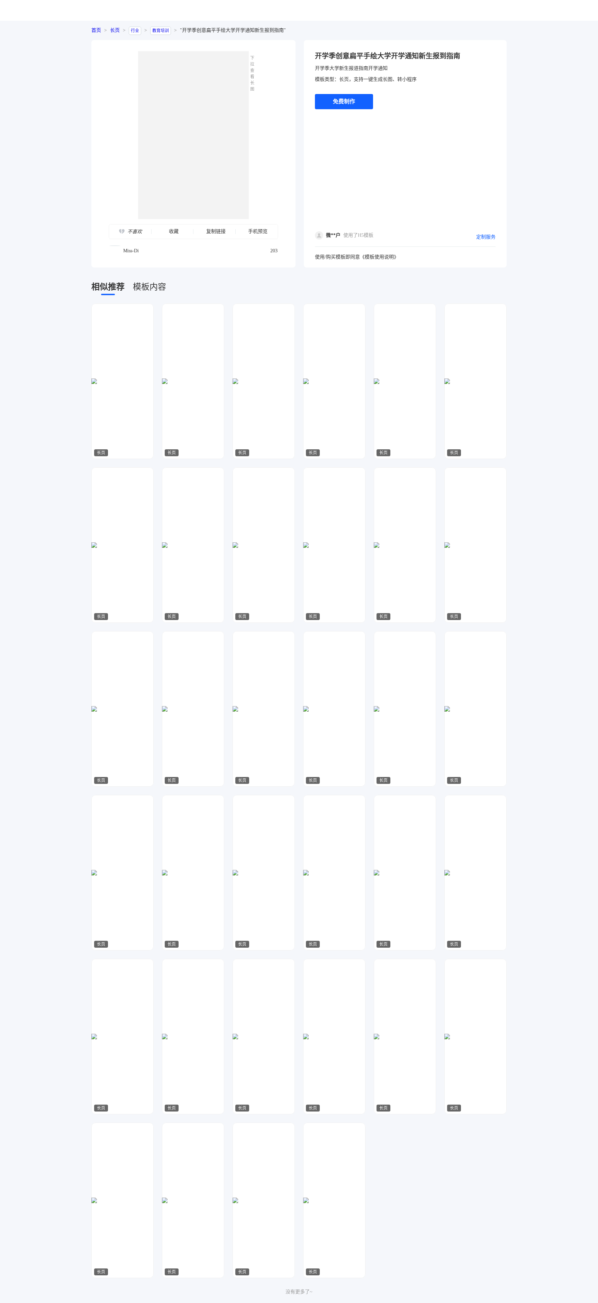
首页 (96, 30)
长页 (115, 30)
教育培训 (160, 30)
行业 (135, 30)
